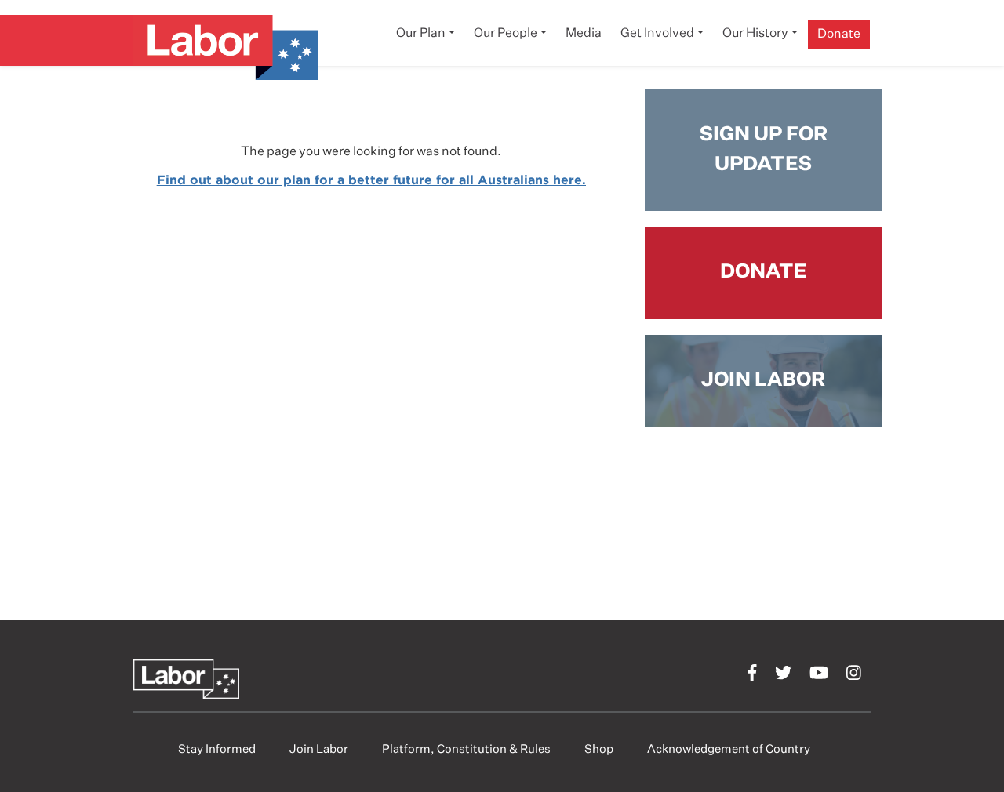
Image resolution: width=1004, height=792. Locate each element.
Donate (838, 34)
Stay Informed (217, 749)
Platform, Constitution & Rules (466, 749)
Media (584, 33)
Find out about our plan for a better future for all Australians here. (371, 180)
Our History (755, 33)
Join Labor (318, 749)
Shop (598, 749)
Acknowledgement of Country (728, 749)
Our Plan (421, 33)
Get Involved (657, 33)
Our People (505, 33)
